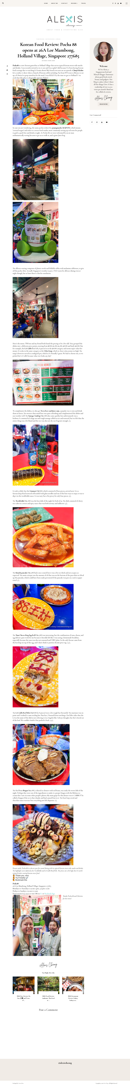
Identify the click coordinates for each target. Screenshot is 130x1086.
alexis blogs (106, 1083)
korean (58, 39)
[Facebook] (7, 66)
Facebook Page (49, 893)
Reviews (74, 3)
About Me (54, 3)
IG (41, 893)
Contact (64, 3)
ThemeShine (21, 1083)
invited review (50, 39)
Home (46, 3)
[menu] (127, 3)
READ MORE (103, 104)
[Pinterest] (7, 74)
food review (40, 39)
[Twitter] (7, 70)
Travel (83, 3)
